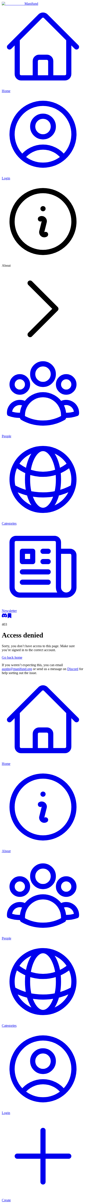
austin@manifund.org (17, 669)
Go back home (12, 657)
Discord (72, 669)
